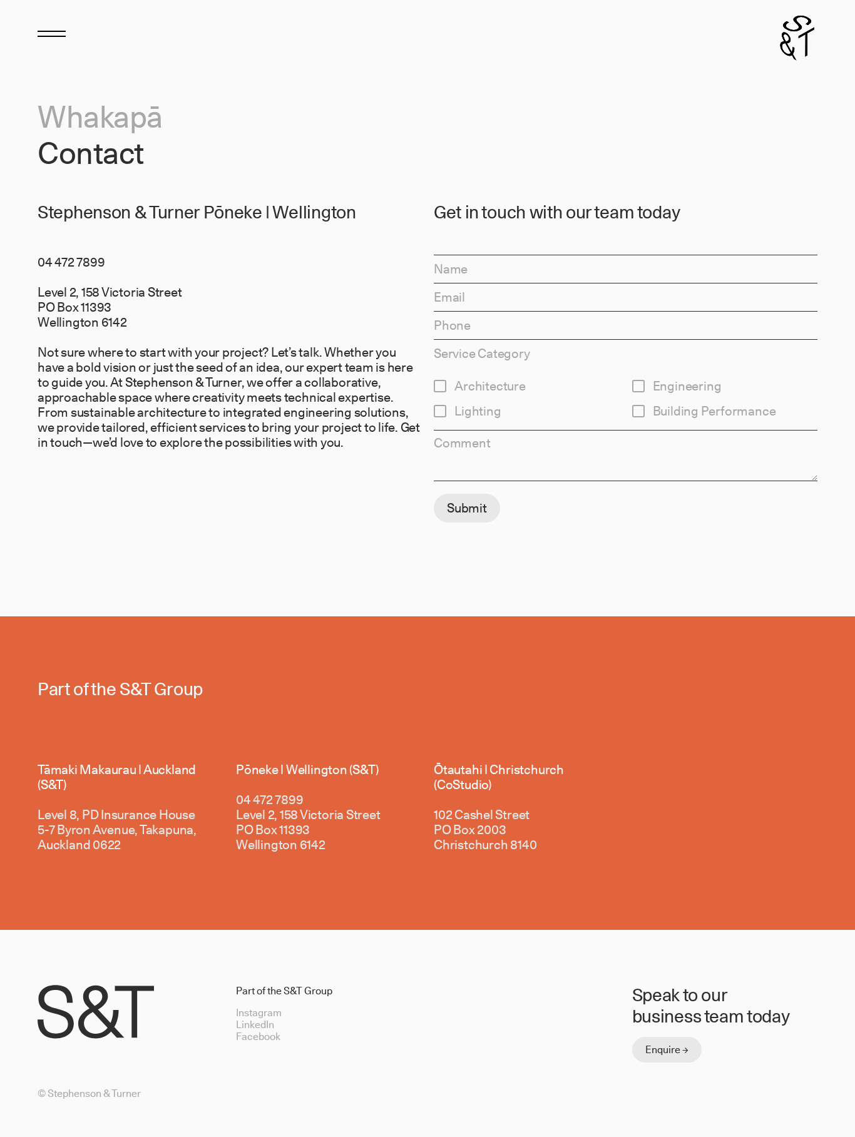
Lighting (477, 411)
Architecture (490, 386)
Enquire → (667, 1050)
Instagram (259, 1013)
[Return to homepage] (797, 36)
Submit (467, 508)
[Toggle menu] (52, 33)
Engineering (687, 386)
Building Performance (714, 411)
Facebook (258, 1037)
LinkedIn (255, 1025)
